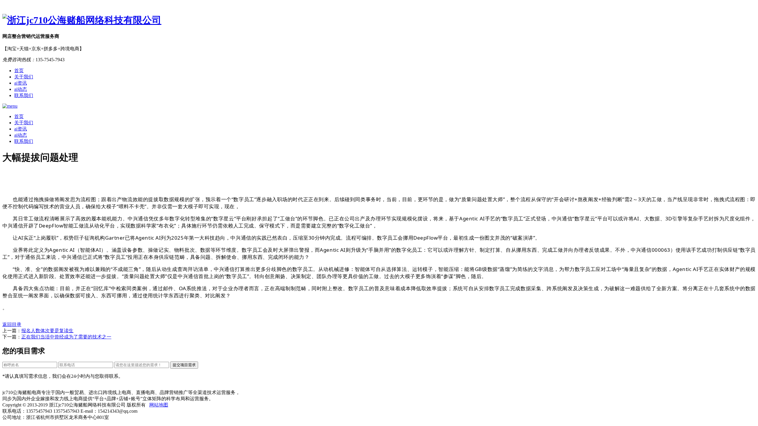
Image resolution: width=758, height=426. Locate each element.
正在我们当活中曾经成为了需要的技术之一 (66, 336)
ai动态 (20, 89)
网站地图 (158, 404)
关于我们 (23, 76)
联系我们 (23, 95)
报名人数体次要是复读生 (47, 330)
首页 (19, 70)
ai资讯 (20, 82)
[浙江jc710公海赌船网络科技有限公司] (379, 20)
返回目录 (11, 324)
